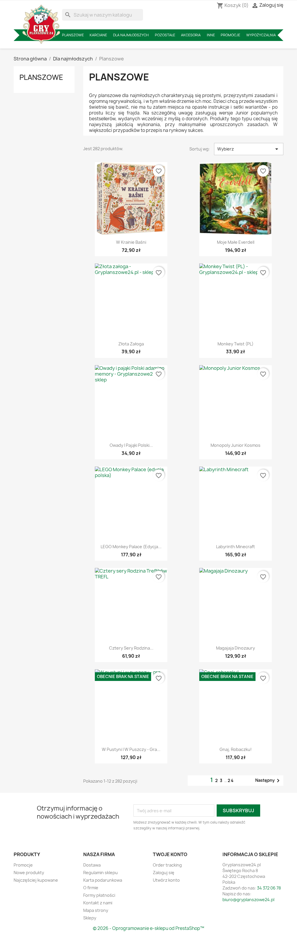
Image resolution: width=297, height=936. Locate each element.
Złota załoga (131, 344)
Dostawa (92, 865)
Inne (211, 35)
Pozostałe (165, 35)
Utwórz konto (166, 880)
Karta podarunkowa (102, 880)
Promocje (230, 35)
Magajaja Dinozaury (235, 648)
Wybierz (248, 149)
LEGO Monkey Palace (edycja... (131, 546)
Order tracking (167, 865)
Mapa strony (95, 910)
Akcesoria (191, 35)
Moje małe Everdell (235, 242)
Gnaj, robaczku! (236, 749)
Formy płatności (99, 895)
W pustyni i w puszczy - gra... (131, 749)
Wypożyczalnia (261, 35)
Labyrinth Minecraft (235, 546)
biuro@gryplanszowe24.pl (248, 899)
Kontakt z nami (97, 902)
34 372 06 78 (269, 888)
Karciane (98, 35)
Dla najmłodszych (131, 35)
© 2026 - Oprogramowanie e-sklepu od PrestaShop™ (148, 928)
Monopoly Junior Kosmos (235, 445)
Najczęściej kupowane (36, 880)
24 (231, 780)
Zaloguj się (163, 872)
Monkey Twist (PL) (235, 344)
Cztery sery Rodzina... (131, 648)
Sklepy (89, 918)
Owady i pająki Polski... (131, 445)
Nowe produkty (29, 872)
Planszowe (73, 35)
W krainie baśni (131, 242)
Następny (268, 780)
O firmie (90, 887)
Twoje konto (170, 854)
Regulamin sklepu (100, 872)
